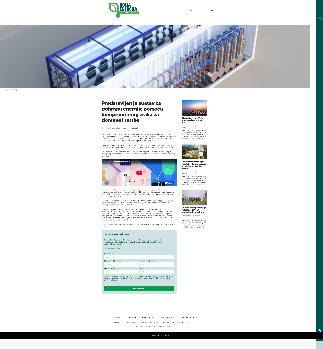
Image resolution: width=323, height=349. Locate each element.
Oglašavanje (131, 317)
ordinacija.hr (160, 326)
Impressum (116, 317)
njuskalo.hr (147, 326)
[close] (226, 342)
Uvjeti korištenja (148, 317)
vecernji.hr (190, 322)
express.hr (174, 322)
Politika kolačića (187, 317)
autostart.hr (182, 322)
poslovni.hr (139, 326)
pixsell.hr (168, 326)
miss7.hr (123, 322)
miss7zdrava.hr (141, 322)
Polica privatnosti (168, 317)
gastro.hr (149, 322)
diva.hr (153, 326)
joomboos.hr (157, 322)
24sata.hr (116, 322)
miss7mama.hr (131, 322)
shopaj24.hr (166, 322)
